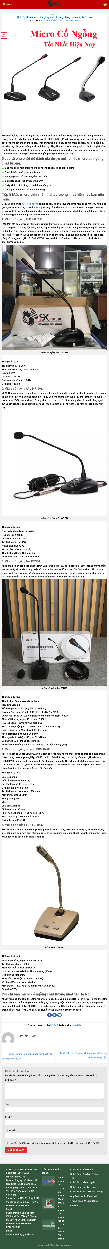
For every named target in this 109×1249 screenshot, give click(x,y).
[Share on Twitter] (54, 1015)
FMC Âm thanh (72, 20)
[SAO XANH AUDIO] (54, 4)
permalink (76, 1025)
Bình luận (10, 1080)
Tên (8, 1104)
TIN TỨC (54, 14)
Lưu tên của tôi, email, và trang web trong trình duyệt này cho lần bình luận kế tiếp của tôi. (54, 1143)
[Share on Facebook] (49, 1015)
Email (8, 1117)
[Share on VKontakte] (59, 1015)
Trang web (10, 1130)
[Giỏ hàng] (105, 4)
